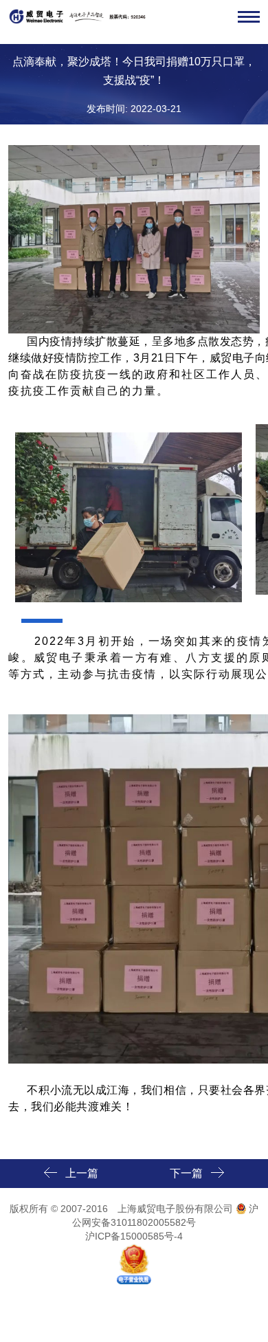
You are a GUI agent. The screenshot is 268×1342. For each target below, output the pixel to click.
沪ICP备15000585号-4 (134, 1236)
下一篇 (186, 1173)
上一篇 (81, 1173)
